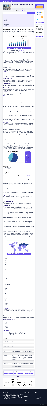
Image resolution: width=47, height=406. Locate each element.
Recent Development (6, 25)
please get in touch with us (27, 175)
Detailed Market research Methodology (27, 10)
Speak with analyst (19, 373)
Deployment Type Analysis (7, 20)
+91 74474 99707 (38, 398)
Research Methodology (39, 22)
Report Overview (6, 17)
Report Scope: (5, 26)
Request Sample (9, 373)
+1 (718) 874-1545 (38, 397)
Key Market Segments (6, 21)
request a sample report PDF (22, 50)
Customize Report (30, 373)
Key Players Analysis (6, 24)
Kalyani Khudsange (20, 10)
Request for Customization (40, 36)
